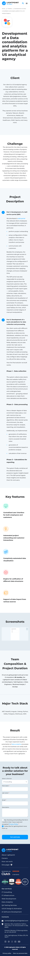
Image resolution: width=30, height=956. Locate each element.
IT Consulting (7, 892)
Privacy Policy (13, 824)
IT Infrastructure (8, 895)
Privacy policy (7, 953)
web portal (21, 218)
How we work (7, 861)
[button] (26, 3)
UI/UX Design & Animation (12, 909)
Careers (5, 858)
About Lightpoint (8, 855)
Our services (7, 889)
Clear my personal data (20, 953)
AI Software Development (12, 912)
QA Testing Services (9, 905)
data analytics (16, 744)
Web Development (9, 899)
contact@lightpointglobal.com (16, 920)
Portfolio (10, 8)
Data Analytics (7, 902)
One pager (6, 865)
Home (3, 8)
